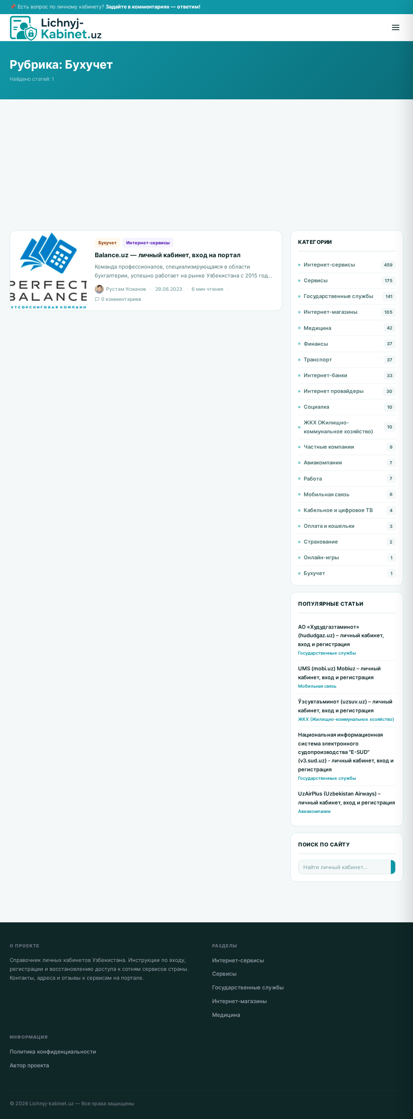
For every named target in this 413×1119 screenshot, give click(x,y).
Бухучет (107, 243)
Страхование (321, 541)
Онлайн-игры (321, 557)
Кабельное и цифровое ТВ (338, 510)
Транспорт (318, 359)
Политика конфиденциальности (53, 1051)
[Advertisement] (206, 173)
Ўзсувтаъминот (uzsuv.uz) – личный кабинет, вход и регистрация (345, 705)
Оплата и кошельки (329, 526)
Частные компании (329, 446)
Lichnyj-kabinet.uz (51, 1103)
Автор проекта (29, 1065)
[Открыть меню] (395, 27)
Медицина (317, 328)
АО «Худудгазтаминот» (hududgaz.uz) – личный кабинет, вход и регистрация (341, 635)
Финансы (316, 343)
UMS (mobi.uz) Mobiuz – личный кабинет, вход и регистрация (339, 672)
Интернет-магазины (330, 312)
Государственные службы (338, 296)
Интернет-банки (325, 375)
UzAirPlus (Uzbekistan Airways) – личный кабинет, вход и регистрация (346, 797)
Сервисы (315, 280)
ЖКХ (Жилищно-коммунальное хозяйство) (338, 426)
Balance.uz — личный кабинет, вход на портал (167, 255)
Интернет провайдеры (333, 391)
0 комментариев (121, 299)
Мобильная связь (327, 494)
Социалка (316, 406)
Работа (313, 478)
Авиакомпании (323, 462)
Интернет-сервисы (148, 243)
